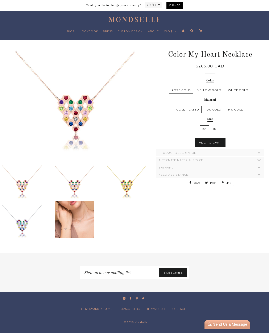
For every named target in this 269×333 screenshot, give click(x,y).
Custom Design (130, 31)
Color (210, 80)
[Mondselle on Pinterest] (137, 298)
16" (204, 128)
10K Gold (213, 109)
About (153, 31)
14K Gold (236, 109)
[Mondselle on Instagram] (125, 298)
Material (210, 99)
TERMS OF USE (156, 309)
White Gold (238, 90)
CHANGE (174, 5)
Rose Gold (181, 90)
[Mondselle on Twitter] (143, 298)
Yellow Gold (209, 90)
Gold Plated (187, 109)
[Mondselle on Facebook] (131, 298)
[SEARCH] (192, 31)
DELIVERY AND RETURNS (96, 309)
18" (215, 128)
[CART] (201, 31)
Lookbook (89, 31)
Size (210, 119)
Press (108, 31)
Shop (70, 31)
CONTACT (178, 309)
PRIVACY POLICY (129, 309)
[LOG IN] (183, 31)
